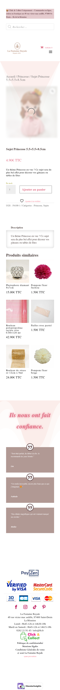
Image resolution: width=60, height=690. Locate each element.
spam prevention (30, 656)
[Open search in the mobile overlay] (30, 26)
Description (17, 227)
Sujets (46, 205)
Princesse (23, 76)
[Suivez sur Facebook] (16, 607)
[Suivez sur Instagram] (25, 607)
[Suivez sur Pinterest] (44, 607)
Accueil (10, 76)
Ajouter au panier (33, 189)
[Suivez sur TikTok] (35, 607)
